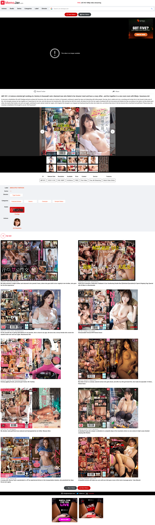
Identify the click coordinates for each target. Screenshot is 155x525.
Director (44, 8)
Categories (28, 8)
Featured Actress (16, 201)
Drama (30, 201)
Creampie (44, 201)
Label (37, 8)
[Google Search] (152, 9)
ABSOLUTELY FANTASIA (17, 188)
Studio (12, 8)
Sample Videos (59, 201)
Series (19, 8)
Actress (4, 8)
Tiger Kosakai (16, 195)
